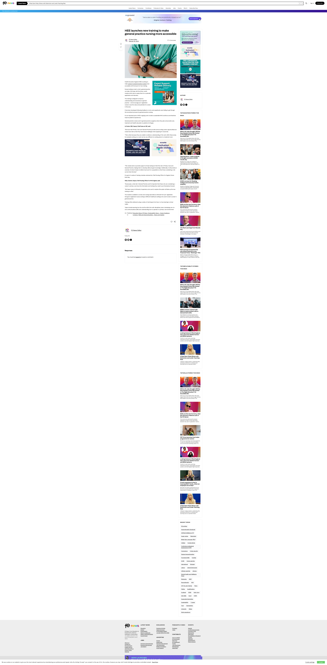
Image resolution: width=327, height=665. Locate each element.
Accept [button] (321, 662)
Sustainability (184, 602)
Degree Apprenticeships (187, 554)
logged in (138, 257)
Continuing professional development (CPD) (187, 547)
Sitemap (127, 651)
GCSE (182, 561)
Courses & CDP (192, 631)
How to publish (176, 637)
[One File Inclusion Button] (163, 155)
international (184, 564)
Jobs (174, 8)
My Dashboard (176, 642)
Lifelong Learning (185, 571)
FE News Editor (133, 39)
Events (180, 8)
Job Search (143, 646)
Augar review (184, 536)
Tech (182, 605)
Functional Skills (185, 557)
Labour (183, 567)
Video (173, 630)
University (183, 609)
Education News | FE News (140, 213)
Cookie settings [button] (309, 662)
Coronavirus (184, 551)
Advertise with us (129, 648)
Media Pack (159, 642)
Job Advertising (160, 645)
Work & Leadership (145, 633)
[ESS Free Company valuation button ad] (190, 66)
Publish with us (128, 647)
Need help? (175, 648)
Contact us (127, 644)
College (183, 543)
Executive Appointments (147, 643)
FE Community (128, 646)
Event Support (160, 648)
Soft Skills (183, 596)
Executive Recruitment (146, 645)
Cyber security (194, 551)
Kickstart (192, 564)
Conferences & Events (193, 630)
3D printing (184, 526)
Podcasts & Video (158, 8)
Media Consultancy (161, 646)
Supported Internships (187, 599)
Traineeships (189, 605)
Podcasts (174, 628)
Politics (183, 589)
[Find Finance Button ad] (190, 37)
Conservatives (191, 543)
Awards (190, 628)
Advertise (168, 8)
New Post (174, 640)
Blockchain (193, 536)
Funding (194, 557)
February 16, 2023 (134, 41)
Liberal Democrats (192, 567)
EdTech (142, 630)
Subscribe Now (193, 8)
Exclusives (140, 8)
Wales (190, 609)
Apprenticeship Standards (188, 529)
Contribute (148, 8)
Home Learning (191, 561)
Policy (195, 586)
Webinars (190, 639)
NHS (192, 582)
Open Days (191, 634)
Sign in (312, 3)
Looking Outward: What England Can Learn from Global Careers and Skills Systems (52, 3)
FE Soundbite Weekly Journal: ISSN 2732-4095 (162, 632)
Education (143, 628)
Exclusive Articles (160, 628)
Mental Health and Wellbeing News (189, 575)
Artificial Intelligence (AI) (187, 533)
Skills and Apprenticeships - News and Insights (151, 215)
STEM (195, 596)
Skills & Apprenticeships (147, 634)
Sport (190, 596)
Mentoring (184, 579)
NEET (190, 579)
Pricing (158, 640)
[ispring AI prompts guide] (137, 155)
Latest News (132, 8)
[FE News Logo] (8, 3)
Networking (191, 633)
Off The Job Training (186, 586)
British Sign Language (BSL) (188, 539)
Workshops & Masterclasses (192, 641)
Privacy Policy (128, 650)
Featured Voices (160, 630)
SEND (189, 592)
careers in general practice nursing (137, 84)
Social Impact (144, 636)
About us (127, 643)
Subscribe (320, 3)
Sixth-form (196, 592)
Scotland (183, 592)
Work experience (185, 612)
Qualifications (190, 589)
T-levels (193, 602)
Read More (155, 662)
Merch (185, 8)
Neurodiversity (185, 582)
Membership (175, 646)
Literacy (195, 571)
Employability (144, 631)
